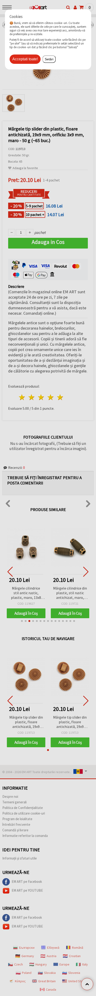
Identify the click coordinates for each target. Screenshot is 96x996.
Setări (49, 59)
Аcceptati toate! (25, 59)
